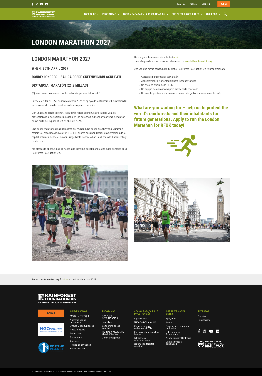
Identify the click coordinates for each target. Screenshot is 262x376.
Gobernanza (76, 337)
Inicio (65, 279)
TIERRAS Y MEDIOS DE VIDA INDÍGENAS (113, 332)
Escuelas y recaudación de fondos (177, 327)
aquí (175, 57)
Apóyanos (171, 318)
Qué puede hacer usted (185, 14)
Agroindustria (140, 318)
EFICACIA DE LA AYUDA (145, 322)
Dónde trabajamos (111, 337)
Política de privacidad (80, 344)
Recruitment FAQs (79, 348)
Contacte (74, 341)
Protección (75, 333)
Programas (109, 14)
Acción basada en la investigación (144, 14)
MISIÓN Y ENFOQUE (79, 316)
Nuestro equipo (77, 329)
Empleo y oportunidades (82, 326)
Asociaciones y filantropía (178, 338)
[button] (98, 14)
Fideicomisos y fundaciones (173, 333)
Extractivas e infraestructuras (142, 339)
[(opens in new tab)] (51, 352)
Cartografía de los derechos (111, 327)
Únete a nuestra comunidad (174, 342)
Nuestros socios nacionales (78, 321)
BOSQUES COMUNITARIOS (110, 317)
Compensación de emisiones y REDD (143, 327)
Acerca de (90, 14)
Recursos (211, 14)
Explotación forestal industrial (144, 345)
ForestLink (107, 322)
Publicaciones (205, 320)
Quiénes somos (78, 311)
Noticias (202, 316)
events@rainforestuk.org (198, 61)
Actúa (169, 322)
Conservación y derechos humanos (146, 333)
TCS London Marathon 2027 (66, 100)
